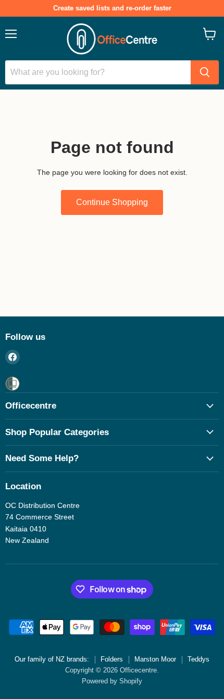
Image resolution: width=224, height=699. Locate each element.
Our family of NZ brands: (52, 659)
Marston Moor (155, 659)
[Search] (205, 72)
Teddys (198, 659)
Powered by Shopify (112, 681)
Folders (112, 659)
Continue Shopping (112, 202)
